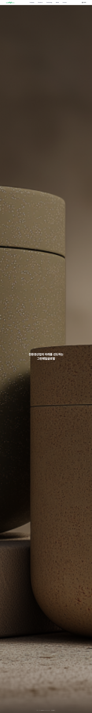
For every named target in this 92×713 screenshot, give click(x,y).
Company (32, 2)
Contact (65, 2)
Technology (49, 2)
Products (40, 2)
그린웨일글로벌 (10, 2)
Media (57, 2)
